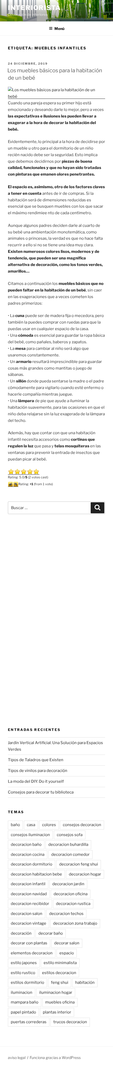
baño (15, 824)
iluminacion (21, 992)
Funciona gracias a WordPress (55, 1057)
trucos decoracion (70, 1022)
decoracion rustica (73, 903)
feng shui (59, 982)
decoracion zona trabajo (75, 923)
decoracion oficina (71, 894)
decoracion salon (26, 913)
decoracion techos (66, 913)
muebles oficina (60, 1002)
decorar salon (66, 943)
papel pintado (23, 1012)
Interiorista (34, 8)
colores (49, 824)
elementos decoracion (32, 953)
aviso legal (16, 1057)
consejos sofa (70, 834)
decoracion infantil (28, 884)
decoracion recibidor (30, 903)
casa (31, 824)
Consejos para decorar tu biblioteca (41, 792)
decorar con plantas (29, 943)
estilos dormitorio (27, 982)
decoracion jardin (68, 884)
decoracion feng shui (78, 864)
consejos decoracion (82, 824)
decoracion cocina (27, 854)
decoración (21, 933)
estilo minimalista (60, 962)
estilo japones (24, 962)
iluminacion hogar (55, 992)
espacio (66, 953)
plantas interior (57, 1012)
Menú (59, 28)
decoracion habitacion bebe (36, 874)
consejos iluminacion (30, 834)
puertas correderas (29, 1022)
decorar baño (50, 933)
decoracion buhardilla (68, 844)
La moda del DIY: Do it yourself (36, 781)
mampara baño (24, 1002)
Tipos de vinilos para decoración (37, 770)
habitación (85, 982)
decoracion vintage (28, 923)
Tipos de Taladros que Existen (35, 759)
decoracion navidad (29, 894)
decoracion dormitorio (31, 864)
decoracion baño (26, 844)
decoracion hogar (85, 874)
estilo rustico (23, 972)
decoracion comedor (70, 854)
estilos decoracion (59, 972)
